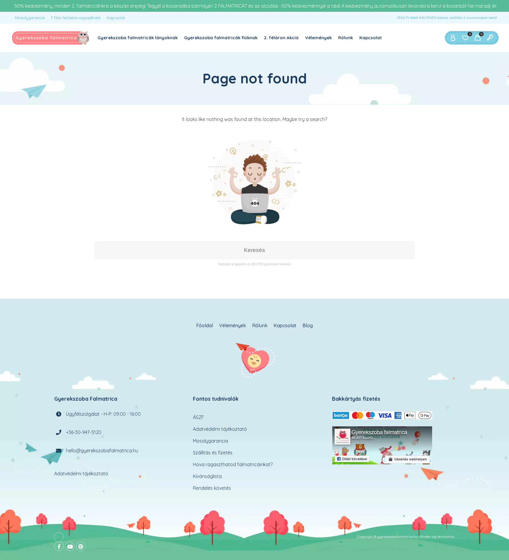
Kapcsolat (116, 17)
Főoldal (204, 325)
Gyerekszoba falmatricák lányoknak (137, 37)
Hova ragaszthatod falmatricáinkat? (232, 464)
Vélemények (318, 37)
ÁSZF (198, 417)
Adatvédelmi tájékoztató (81, 474)
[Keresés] (490, 37)
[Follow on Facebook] (59, 546)
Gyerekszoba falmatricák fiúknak (220, 37)
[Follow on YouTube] (70, 546)
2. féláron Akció (281, 37)
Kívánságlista (207, 476)
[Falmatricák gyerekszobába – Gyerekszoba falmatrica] (51, 37)
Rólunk (345, 37)
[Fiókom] (453, 37)
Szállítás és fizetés (212, 453)
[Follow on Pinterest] (80, 546)
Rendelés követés (212, 488)
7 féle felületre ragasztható (76, 17)
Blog (308, 325)
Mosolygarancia (30, 17)
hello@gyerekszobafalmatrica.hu (102, 450)
